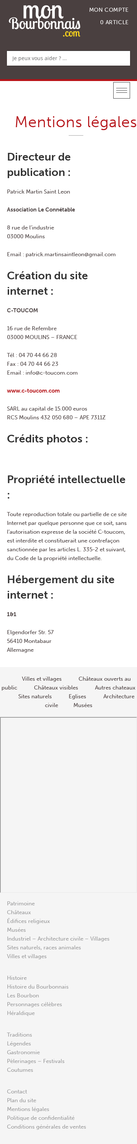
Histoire (17, 978)
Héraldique (21, 1013)
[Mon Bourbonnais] (44, 20)
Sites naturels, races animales (44, 947)
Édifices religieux (28, 921)
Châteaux (19, 912)
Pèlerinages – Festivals (36, 1061)
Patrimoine (21, 903)
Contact (17, 1091)
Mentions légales (28, 1109)
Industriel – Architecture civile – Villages (58, 938)
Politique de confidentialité (41, 1118)
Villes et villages (27, 956)
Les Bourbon (23, 995)
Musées (16, 930)
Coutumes (20, 1070)
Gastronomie (23, 1052)
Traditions (19, 1034)
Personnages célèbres (34, 1004)
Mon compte (109, 10)
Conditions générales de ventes (46, 1126)
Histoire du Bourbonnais (38, 986)
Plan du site (21, 1100)
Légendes (19, 1043)
